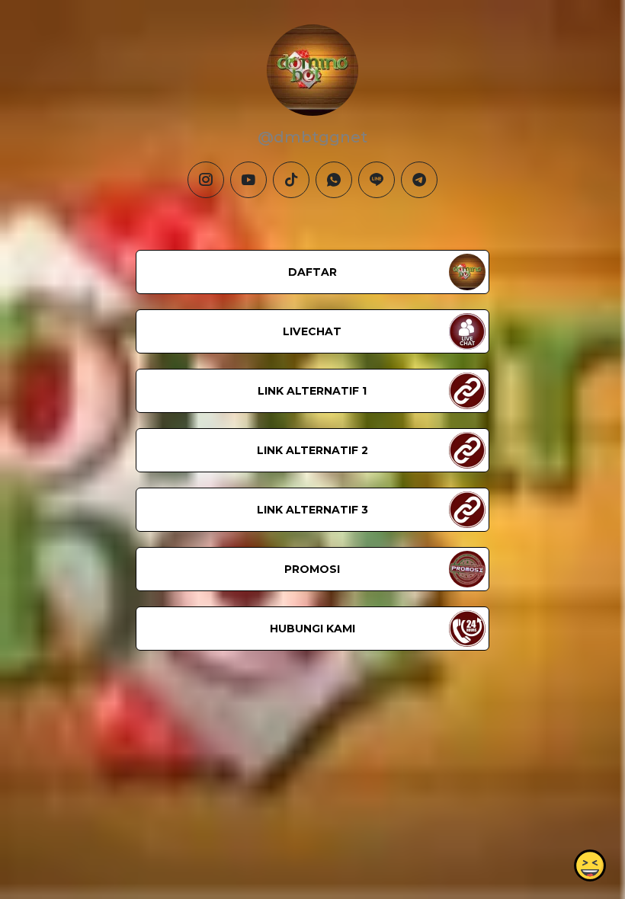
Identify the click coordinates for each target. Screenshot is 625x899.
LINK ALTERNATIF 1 (312, 391)
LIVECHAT (312, 331)
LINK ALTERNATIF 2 (312, 450)
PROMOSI (312, 569)
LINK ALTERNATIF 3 (312, 510)
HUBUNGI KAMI (312, 628)
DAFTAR (312, 272)
